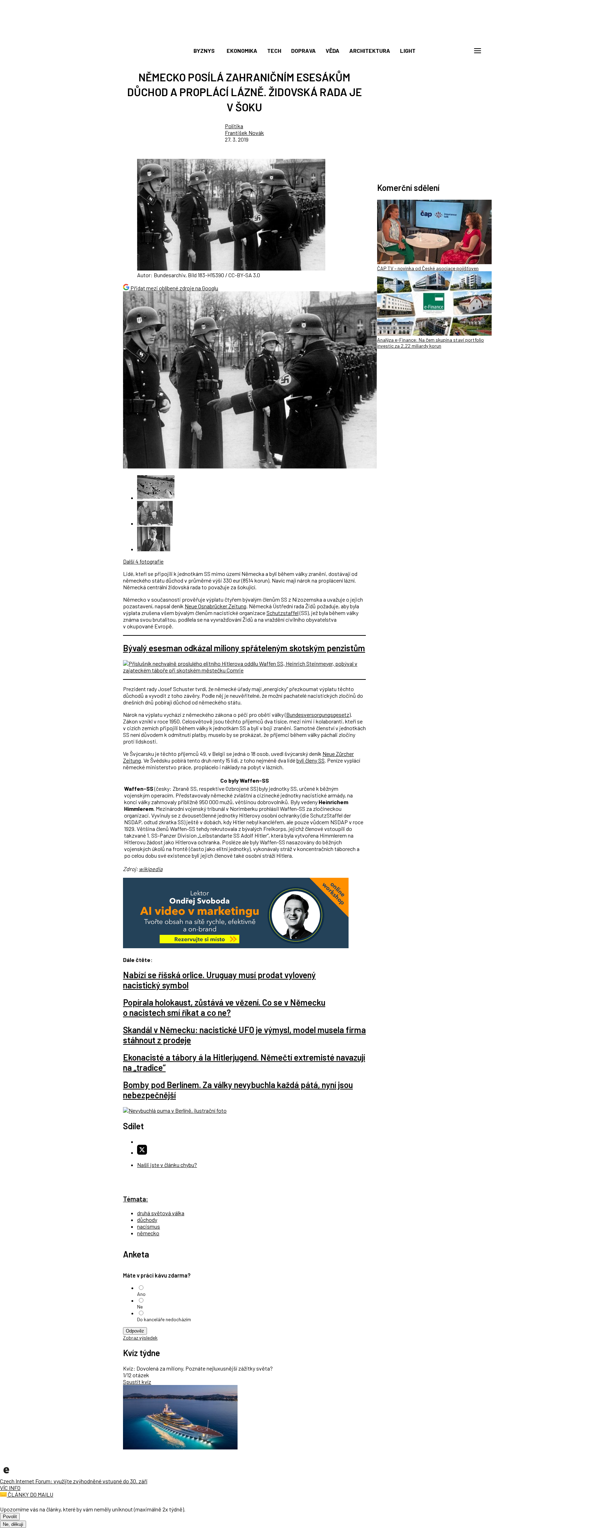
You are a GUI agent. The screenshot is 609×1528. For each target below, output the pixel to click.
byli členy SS (310, 760)
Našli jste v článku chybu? (167, 1164)
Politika (234, 126)
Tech (274, 50)
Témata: (135, 1199)
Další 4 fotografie (143, 561)
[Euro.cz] (6, 1474)
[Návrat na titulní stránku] (304, 35)
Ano (141, 1294)
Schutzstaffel (282, 612)
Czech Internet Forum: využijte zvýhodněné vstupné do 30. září (73, 1481)
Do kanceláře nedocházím (164, 1319)
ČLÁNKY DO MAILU (30, 1494)
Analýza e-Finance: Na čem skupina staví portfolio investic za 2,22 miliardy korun (430, 343)
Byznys (204, 50)
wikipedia (150, 868)
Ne (140, 1307)
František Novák (244, 132)
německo (148, 1233)
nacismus (148, 1226)
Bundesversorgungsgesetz (317, 714)
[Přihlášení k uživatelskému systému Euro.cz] (443, 50)
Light (408, 50)
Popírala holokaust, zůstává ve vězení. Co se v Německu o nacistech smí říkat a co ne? (224, 1007)
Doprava (303, 50)
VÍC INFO (10, 1487)
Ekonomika (242, 50)
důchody (147, 1219)
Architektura (369, 50)
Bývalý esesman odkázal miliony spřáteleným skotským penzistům (244, 648)
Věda (332, 50)
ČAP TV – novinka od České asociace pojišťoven (428, 268)
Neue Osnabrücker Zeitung (215, 606)
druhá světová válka (160, 1213)
